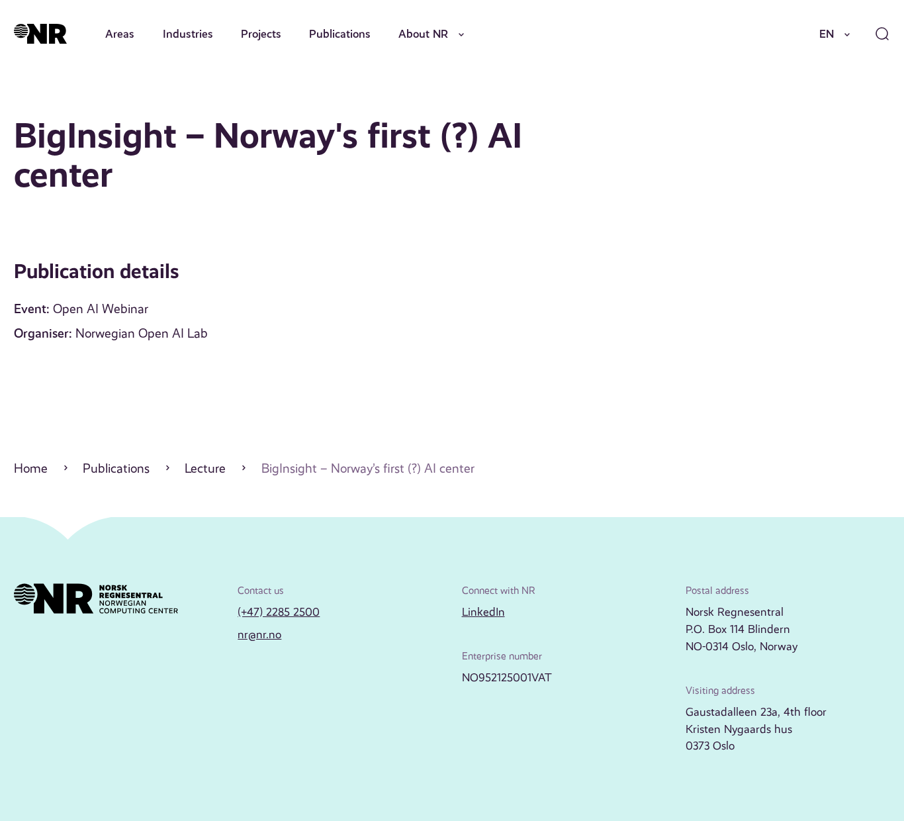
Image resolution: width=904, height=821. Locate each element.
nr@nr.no (259, 634)
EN (826, 33)
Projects (261, 33)
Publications (340, 33)
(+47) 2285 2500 (279, 611)
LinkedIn (483, 611)
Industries (188, 33)
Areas (119, 33)
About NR (423, 33)
